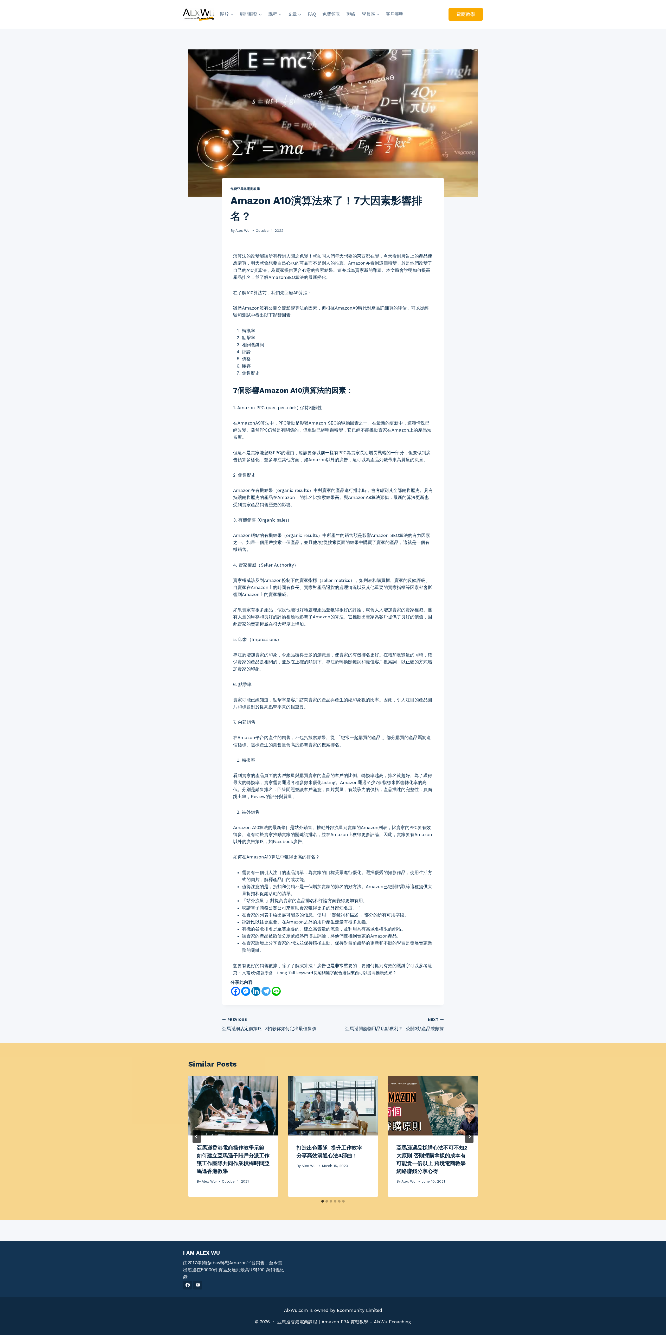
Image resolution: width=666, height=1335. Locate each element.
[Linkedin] (255, 991)
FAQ (312, 14)
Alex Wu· (243, 230)
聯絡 (351, 14)
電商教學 (465, 14)
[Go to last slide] (197, 1136)
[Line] (276, 991)
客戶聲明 (395, 14)
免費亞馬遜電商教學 (245, 189)
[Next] (469, 1136)
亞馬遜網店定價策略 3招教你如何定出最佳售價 (269, 1024)
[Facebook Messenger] (245, 991)
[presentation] (233, 1105)
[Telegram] (266, 991)
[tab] (322, 1201)
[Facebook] (235, 991)
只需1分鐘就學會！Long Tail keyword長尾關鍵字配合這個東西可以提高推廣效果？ (319, 972)
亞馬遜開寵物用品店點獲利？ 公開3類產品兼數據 (394, 1024)
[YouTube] (197, 1285)
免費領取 (331, 14)
